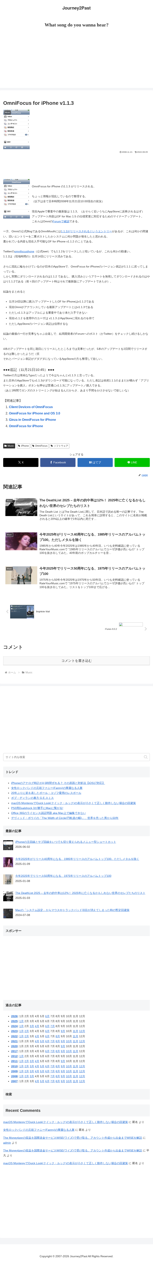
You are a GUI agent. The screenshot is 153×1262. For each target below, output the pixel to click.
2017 (14, 1051)
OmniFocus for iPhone (26, 426)
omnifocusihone (24, 251)
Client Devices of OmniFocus (31, 407)
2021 (14, 1041)
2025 (14, 1021)
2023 (14, 1031)
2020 (14, 1046)
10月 (69, 1041)
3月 (32, 1026)
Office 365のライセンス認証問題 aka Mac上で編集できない (48, 813)
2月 (27, 1031)
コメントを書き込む (76, 661)
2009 (14, 1071)
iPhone (25, 445)
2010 (14, 1066)
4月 (37, 1026)
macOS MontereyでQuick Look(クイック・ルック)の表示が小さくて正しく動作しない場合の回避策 (73, 803)
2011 (14, 1061)
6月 (47, 1016)
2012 (14, 1056)
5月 (42, 1041)
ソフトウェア (61, 445)
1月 (21, 1021)
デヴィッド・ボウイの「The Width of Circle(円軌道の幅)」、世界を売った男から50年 (65, 818)
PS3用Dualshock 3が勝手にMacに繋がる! (37, 808)
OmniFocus (41, 445)
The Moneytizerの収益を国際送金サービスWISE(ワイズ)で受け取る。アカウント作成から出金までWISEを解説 (72, 1137)
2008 (14, 1076)
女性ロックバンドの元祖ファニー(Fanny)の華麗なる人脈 (46, 787)
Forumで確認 (61, 221)
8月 (58, 1036)
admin (7, 1142)
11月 (75, 1031)
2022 (14, 1036)
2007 (14, 1081)
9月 (63, 1031)
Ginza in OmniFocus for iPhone (32, 419)
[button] (145, 757)
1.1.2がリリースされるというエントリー (86, 231)
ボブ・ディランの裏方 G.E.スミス (32, 797)
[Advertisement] (76, 60)
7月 (52, 1026)
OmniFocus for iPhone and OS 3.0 (34, 413)
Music (11, 445)
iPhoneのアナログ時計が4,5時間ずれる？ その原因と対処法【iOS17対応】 (58, 783)
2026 (14, 1016)
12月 (82, 1031)
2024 (14, 1026)
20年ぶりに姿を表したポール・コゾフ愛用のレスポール (46, 792)
